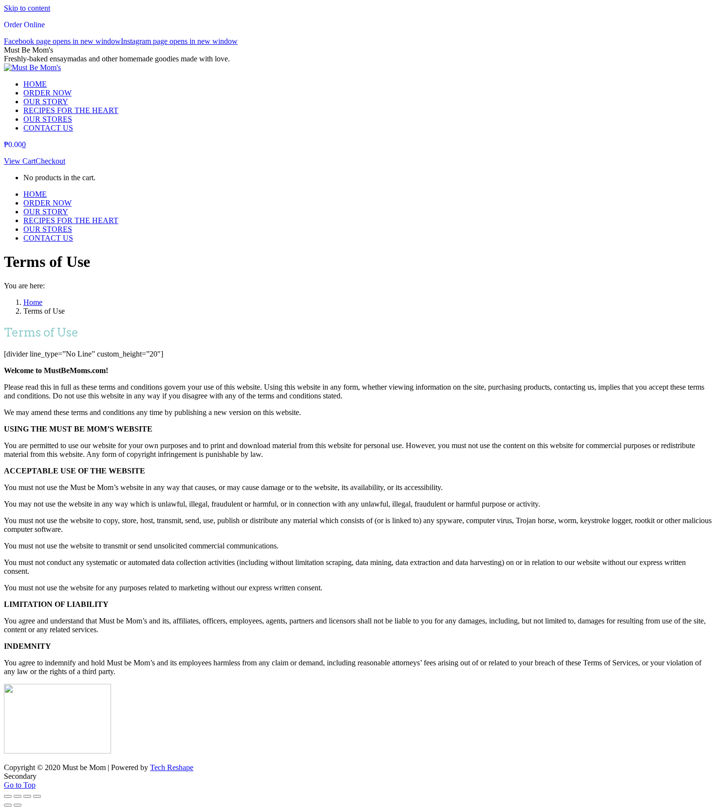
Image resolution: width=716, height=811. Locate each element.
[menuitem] (35, 84)
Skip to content (27, 8)
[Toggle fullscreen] (27, 796)
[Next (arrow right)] (17, 805)
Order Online (24, 24)
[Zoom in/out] (37, 796)
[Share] (17, 796)
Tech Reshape (171, 767)
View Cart (20, 161)
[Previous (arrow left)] (8, 805)
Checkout (50, 161)
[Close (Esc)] (8, 796)
